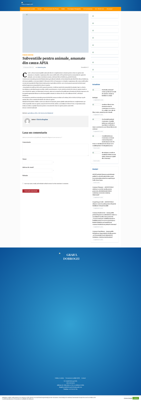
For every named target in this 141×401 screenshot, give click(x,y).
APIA (35, 113)
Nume (24, 159)
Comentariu (26, 142)
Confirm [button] (135, 398)
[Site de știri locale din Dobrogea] (58, 314)
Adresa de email (28, 167)
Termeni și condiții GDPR (72, 378)
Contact (83, 378)
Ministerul (50, 113)
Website (25, 175)
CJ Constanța (87, 9)
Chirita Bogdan (41, 67)
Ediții (63, 9)
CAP (39, 113)
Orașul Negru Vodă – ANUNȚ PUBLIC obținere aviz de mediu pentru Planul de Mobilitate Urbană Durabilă (104, 204)
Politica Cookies (59, 378)
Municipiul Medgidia (74, 9)
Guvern (43, 113)
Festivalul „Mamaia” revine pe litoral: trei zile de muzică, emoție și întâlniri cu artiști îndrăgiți (104, 93)
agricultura (30, 113)
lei (46, 113)
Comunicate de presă (51, 9)
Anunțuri (109, 9)
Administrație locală (28, 9)
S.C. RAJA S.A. (99, 9)
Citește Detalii (128, 398)
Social (39, 9)
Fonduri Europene (27, 55)
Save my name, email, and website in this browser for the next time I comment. (46, 183)
